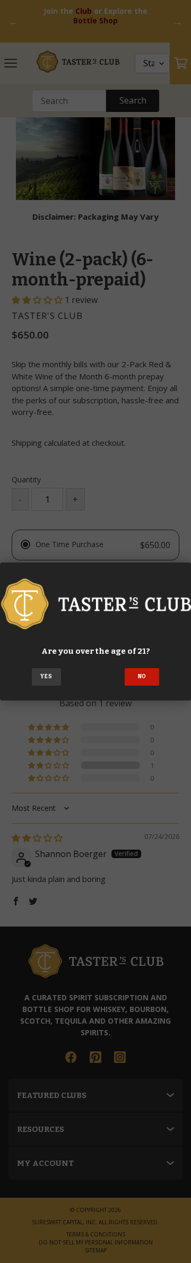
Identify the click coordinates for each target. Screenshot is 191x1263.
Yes (46, 676)
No (142, 676)
